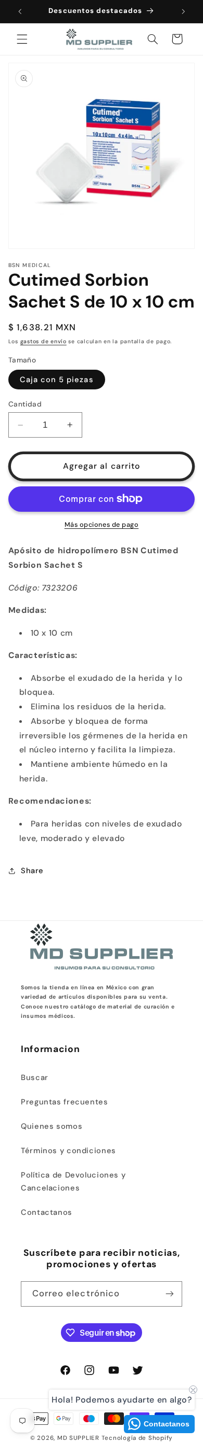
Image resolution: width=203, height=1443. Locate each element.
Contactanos (46, 1212)
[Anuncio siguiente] (183, 11)
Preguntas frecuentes (64, 1102)
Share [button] (32, 870)
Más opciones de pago (102, 525)
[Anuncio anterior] (19, 11)
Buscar (34, 1077)
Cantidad (25, 404)
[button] (22, 39)
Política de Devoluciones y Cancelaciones (73, 1182)
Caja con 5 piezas (57, 379)
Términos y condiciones (68, 1150)
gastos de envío (43, 341)
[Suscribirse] (170, 1294)
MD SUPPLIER (78, 1438)
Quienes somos (51, 1126)
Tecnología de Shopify (137, 1438)
